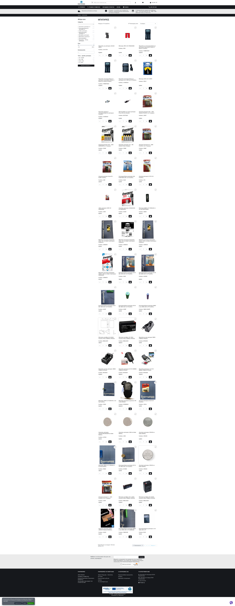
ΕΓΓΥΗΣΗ (100, 576)
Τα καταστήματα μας (103, 581)
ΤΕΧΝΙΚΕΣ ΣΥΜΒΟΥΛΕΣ (83, 576)
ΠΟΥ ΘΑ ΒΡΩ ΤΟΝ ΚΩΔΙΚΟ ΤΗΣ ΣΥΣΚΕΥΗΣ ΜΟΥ (85, 582)
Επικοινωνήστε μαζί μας (103, 578)
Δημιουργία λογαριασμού (124, 578)
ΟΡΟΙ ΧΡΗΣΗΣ (81, 574)
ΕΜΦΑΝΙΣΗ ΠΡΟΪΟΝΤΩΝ (86, 65)
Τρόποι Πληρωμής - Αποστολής (105, 574)
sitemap (100, 580)
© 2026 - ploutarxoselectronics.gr (117, 594)
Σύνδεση (120, 576)
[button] (135, 2)
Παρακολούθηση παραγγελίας (125, 574)
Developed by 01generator (117, 595)
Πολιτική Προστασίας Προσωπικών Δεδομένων (86, 579)
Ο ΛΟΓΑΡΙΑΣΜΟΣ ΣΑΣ (123, 571)
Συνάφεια (148, 23)
